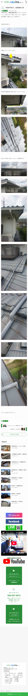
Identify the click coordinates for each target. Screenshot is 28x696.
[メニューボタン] (2, 2)
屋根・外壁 (5, 10)
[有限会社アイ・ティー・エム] (14, 2)
